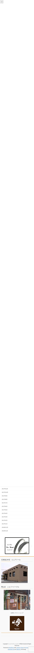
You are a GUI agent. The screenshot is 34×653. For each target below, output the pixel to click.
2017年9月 (4, 496)
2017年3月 (4, 517)
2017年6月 (4, 506)
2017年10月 (5, 492)
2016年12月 (5, 527)
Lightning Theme (20, 647)
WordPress (11, 647)
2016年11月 (5, 531)
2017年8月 (4, 499)
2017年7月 (4, 503)
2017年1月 (4, 524)
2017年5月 (4, 510)
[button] (2, 545)
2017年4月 (4, 513)
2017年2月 (4, 520)
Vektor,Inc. (18, 649)
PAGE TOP (31, 631)
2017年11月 (5, 488)
